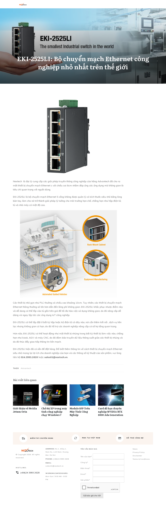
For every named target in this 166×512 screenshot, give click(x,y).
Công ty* (84, 462)
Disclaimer (137, 456)
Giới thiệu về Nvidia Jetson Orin (26, 401)
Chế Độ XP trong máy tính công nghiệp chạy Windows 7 (54, 401)
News (135, 449)
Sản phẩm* (85, 480)
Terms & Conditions (141, 459)
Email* (83, 474)
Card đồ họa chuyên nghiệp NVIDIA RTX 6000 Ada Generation (111, 401)
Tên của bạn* (86, 457)
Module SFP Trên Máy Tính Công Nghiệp (82, 401)
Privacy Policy (139, 452)
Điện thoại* (85, 468)
